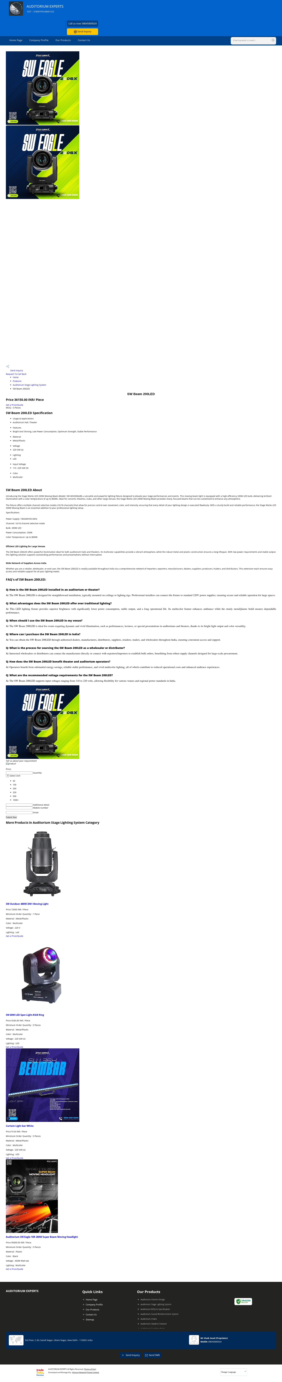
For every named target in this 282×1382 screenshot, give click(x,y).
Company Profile (38, 40)
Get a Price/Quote (14, 404)
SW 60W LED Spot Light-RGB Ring (25, 1014)
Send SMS (154, 1355)
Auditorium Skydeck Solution (154, 1323)
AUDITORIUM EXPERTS (45, 8)
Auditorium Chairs (149, 1318)
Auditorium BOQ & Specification (155, 1309)
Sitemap (90, 1319)
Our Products (63, 40)
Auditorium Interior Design (153, 1299)
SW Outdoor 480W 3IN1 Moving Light (27, 903)
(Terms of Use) (90, 1369)
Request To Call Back (16, 374)
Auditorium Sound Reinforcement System (159, 1314)
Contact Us (84, 40)
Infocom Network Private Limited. (85, 1372)
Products (17, 381)
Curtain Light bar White (19, 1125)
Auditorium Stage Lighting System (29, 384)
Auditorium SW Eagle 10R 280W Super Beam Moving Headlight (42, 1236)
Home (16, 377)
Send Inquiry (84, 31)
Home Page (15, 40)
